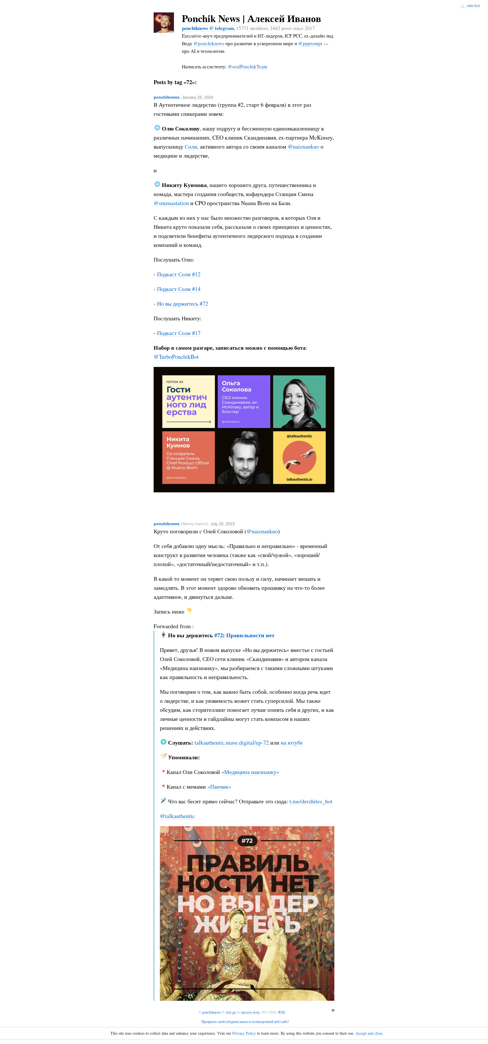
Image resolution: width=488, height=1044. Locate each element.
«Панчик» (219, 786)
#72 (204, 303)
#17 (196, 333)
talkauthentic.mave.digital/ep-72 (232, 742)
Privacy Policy (244, 1033)
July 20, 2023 (223, 523)
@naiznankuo (303, 146)
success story (250, 1012)
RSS (281, 1012)
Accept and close (369, 1033)
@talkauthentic (177, 816)
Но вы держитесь (178, 303)
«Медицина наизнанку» (250, 772)
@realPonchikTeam (247, 66)
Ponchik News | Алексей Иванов (251, 18)
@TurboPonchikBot (176, 356)
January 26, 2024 (197, 97)
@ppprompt (310, 43)
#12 (196, 274)
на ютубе (292, 742)
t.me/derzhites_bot (310, 801)
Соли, (192, 146)
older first (471, 5)
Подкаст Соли (174, 274)
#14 (196, 289)
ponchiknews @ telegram (208, 28)
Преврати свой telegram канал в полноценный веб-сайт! (245, 1021)
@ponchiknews (208, 43)
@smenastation (171, 203)
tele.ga (231, 1012)
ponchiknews (167, 97)
